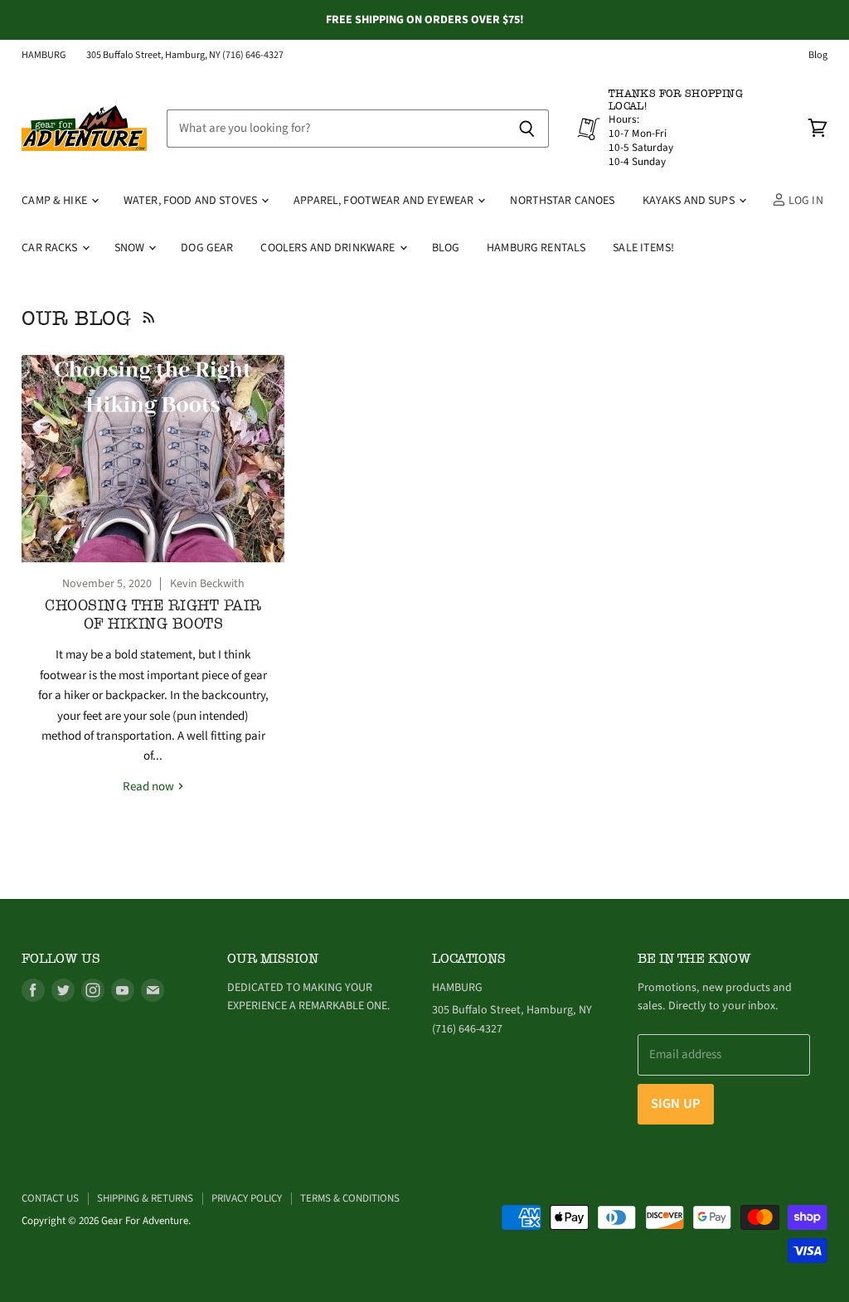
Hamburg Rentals (536, 248)
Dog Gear (207, 248)
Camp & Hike (56, 200)
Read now (150, 786)
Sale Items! (643, 248)
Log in (804, 200)
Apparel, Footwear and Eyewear (385, 200)
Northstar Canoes (562, 200)
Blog (817, 55)
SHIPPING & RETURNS (145, 1198)
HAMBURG (44, 55)
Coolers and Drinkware (328, 248)
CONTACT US (50, 1198)
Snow (131, 248)
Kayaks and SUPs (690, 200)
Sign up (676, 1104)
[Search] (527, 128)
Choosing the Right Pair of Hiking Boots (153, 614)
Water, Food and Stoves (192, 200)
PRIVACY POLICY (246, 1198)
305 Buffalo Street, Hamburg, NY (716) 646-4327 (185, 55)
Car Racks (51, 248)
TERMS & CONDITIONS (350, 1198)
